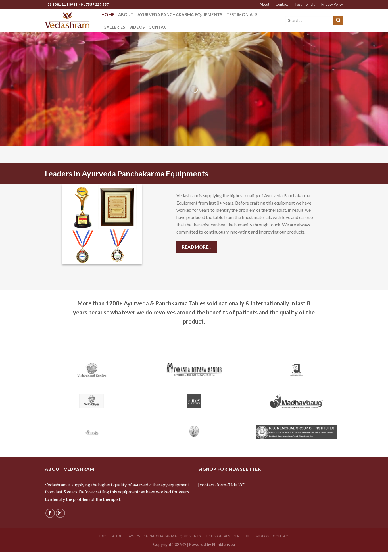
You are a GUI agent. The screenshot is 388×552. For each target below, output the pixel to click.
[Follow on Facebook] (50, 513)
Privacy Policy (332, 4)
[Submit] (338, 20)
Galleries (114, 27)
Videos (137, 27)
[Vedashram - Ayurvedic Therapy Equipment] (69, 20)
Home (107, 14)
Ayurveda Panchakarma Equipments (179, 14)
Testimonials (305, 4)
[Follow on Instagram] (60, 513)
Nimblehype (223, 544)
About (264, 4)
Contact (282, 4)
